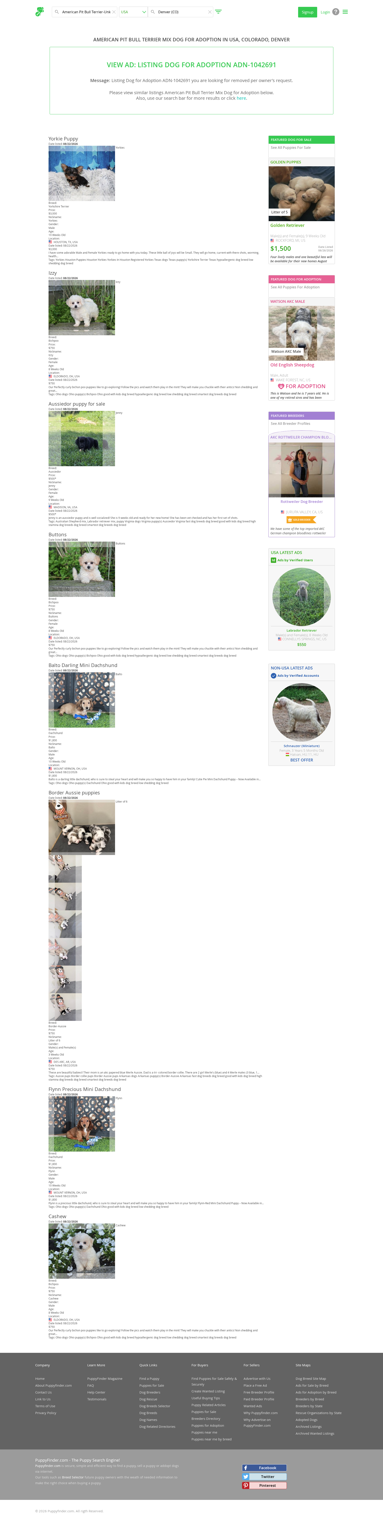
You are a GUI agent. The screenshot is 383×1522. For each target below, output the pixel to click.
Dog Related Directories (157, 1426)
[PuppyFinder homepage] (39, 11)
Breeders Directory (206, 1418)
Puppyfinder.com (48, 1466)
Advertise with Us (257, 1378)
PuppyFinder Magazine (104, 1378)
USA (51, 242)
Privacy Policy (45, 1413)
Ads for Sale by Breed (312, 1385)
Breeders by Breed (310, 1399)
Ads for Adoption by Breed (316, 1392)
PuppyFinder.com (51, 1460)
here (241, 98)
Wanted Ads (253, 1406)
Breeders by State (309, 1406)
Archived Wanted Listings (315, 1433)
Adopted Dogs (306, 1419)
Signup (307, 12)
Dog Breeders (149, 1392)
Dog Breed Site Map (311, 1378)
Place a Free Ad (255, 1385)
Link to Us (43, 1399)
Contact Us (43, 1392)
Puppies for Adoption (208, 1425)
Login (325, 12)
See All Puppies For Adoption (295, 287)
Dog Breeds (148, 1413)
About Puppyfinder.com (53, 1385)
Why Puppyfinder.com (261, 1413)
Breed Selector (73, 1477)
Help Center (96, 1392)
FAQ (90, 1385)
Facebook (267, 1467)
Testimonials (96, 1399)
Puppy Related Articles (209, 1405)
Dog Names (148, 1419)
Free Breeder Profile (259, 1392)
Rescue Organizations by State (319, 1413)
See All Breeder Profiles (290, 423)
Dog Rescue (148, 1399)
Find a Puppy (149, 1378)
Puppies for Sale (151, 1385)
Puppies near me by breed (212, 1439)
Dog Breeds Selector (154, 1406)
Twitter (267, 1476)
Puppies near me (204, 1432)
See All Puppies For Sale (291, 147)
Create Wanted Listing (208, 1391)
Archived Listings (309, 1426)
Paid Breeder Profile (259, 1399)
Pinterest (267, 1485)
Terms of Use (45, 1406)
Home (40, 1378)
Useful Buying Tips (206, 1398)
